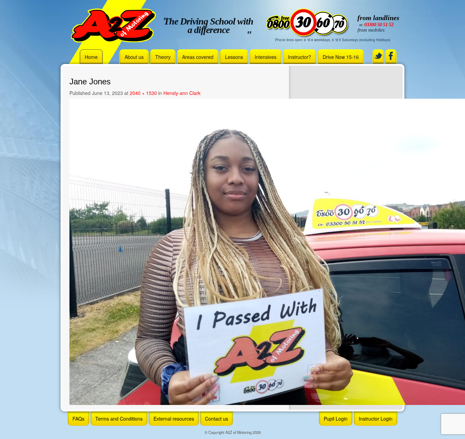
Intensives (265, 56)
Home (91, 56)
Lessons (234, 56)
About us (134, 56)
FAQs (78, 418)
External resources (174, 418)
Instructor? (299, 56)
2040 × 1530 (143, 93)
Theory (163, 56)
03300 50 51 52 (379, 24)
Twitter (378, 55)
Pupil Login (336, 418)
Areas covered (197, 56)
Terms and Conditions (119, 418)
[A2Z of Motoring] (113, 25)
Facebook (390, 55)
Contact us (216, 418)
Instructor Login (375, 418)
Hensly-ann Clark (182, 93)
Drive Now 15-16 (341, 56)
